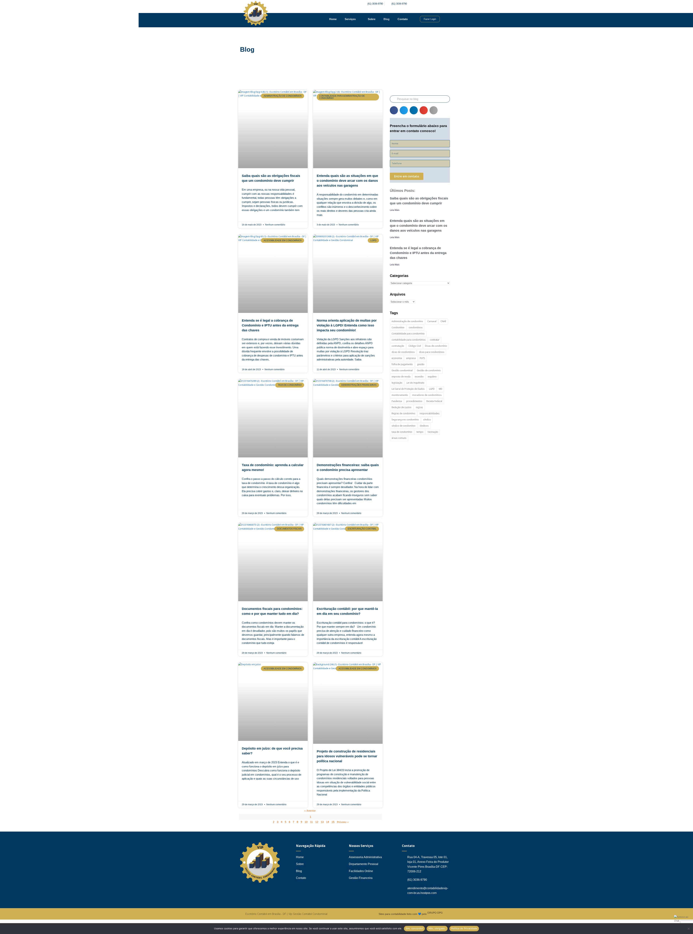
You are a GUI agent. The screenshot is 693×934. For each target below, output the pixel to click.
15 (333, 821)
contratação (398, 345)
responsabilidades (429, 413)
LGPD (432, 388)
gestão (420, 364)
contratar (434, 339)
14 (327, 821)
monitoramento (400, 395)
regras (419, 407)
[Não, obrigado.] (688, 928)
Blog (386, 19)
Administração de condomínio (407, 321)
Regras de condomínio (403, 413)
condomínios (415, 327)
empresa (411, 358)
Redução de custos (401, 407)
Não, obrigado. (437, 928)
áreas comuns (399, 438)
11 (311, 821)
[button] (394, 110)
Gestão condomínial (402, 370)
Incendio (419, 376)
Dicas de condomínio (436, 345)
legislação (397, 382)
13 (322, 821)
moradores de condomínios (427, 395)
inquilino (432, 376)
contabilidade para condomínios (409, 339)
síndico (427, 419)
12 (316, 821)
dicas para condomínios (431, 352)
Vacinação (433, 431)
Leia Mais (394, 210)
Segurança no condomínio (405, 419)
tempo (420, 431)
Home (333, 19)
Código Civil (414, 345)
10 (306, 821)
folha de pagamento (402, 364)
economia (397, 358)
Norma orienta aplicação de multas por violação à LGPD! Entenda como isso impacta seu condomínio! (347, 325)
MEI (440, 388)
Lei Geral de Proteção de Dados (408, 388)
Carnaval (431, 321)
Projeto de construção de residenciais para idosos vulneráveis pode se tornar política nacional (347, 756)
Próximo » (343, 822)
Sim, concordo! (414, 928)
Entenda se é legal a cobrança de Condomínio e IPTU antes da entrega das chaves (270, 325)
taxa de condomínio (402, 431)
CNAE (443, 321)
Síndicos (424, 425)
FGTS (422, 358)
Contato (403, 19)
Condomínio (398, 327)
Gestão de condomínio (429, 370)
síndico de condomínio (403, 425)
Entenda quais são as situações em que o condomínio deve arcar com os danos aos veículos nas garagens (347, 180)
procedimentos (414, 401)
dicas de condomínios (403, 352)
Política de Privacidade (464, 928)
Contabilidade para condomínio (408, 333)
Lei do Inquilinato (415, 382)
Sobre (371, 19)
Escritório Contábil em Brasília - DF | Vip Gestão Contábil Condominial (286, 914)
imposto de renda (401, 376)
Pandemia (397, 401)
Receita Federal (434, 401)
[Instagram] (428, 3)
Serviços (350, 19)
